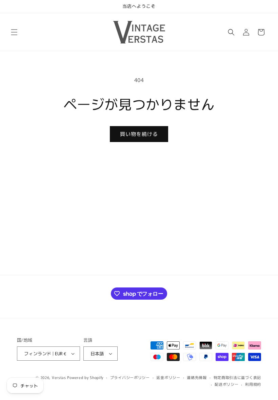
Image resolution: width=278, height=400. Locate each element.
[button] (14, 32)
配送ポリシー (226, 384)
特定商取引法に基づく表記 (237, 377)
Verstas (59, 377)
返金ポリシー (168, 377)
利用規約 (253, 384)
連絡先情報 (197, 377)
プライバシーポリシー (130, 377)
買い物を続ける (139, 133)
